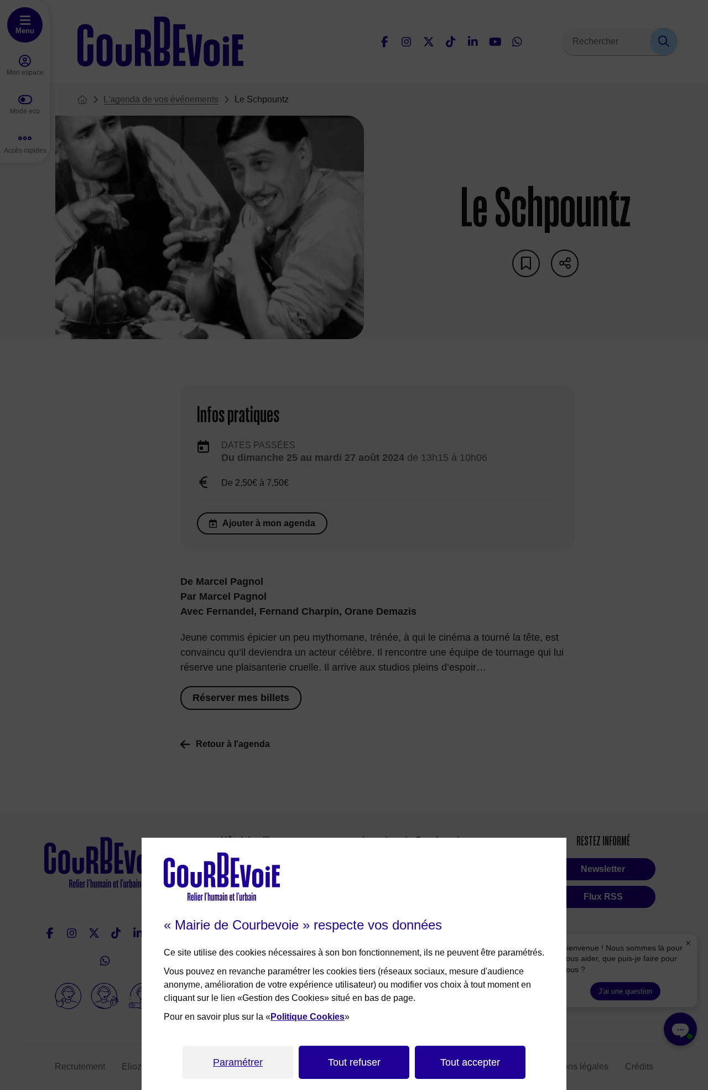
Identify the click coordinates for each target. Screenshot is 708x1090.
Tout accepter (470, 1062)
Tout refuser (354, 1062)
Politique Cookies (307, 1016)
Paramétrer (238, 1062)
